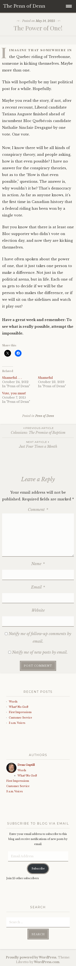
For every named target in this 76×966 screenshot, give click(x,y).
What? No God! (18, 706)
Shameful (45, 378)
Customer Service (20, 717)
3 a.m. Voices (17, 722)
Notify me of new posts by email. (40, 652)
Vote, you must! (14, 393)
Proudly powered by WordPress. (31, 957)
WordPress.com (46, 962)
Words (13, 701)
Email (38, 587)
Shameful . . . (12, 378)
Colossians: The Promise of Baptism (38, 430)
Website (38, 610)
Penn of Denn (44, 416)
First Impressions (20, 712)
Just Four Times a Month (38, 444)
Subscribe (38, 868)
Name (38, 564)
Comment (38, 509)
